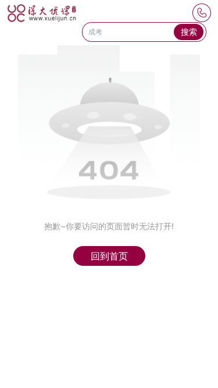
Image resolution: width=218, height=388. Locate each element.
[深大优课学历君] (42, 13)
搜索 (189, 32)
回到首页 (109, 256)
